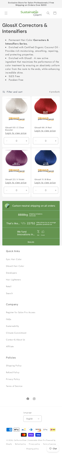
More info (31, 242)
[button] (6, 13)
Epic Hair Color (14, 259)
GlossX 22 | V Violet (14, 179)
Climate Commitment (16, 332)
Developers (11, 272)
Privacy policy (34, 444)
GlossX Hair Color (15, 266)
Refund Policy (12, 372)
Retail (8, 286)
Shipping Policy (14, 365)
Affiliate (10, 346)
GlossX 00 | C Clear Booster (14, 128)
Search (9, 293)
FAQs (8, 319)
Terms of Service (14, 386)
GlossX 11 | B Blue (42, 179)
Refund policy (20, 444)
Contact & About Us (15, 339)
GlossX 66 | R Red (43, 127)
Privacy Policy (13, 379)
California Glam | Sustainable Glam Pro (30, 440)
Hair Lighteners (13, 279)
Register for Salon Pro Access (20, 312)
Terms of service (49, 444)
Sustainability (12, 326)
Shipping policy (32, 448)
